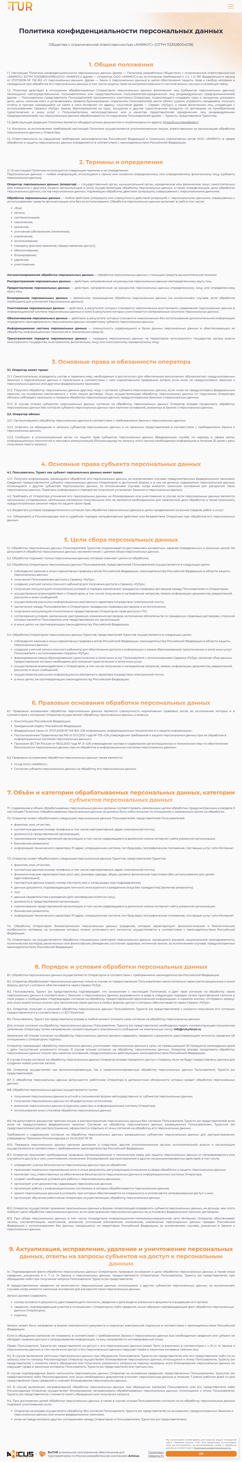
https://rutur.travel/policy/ (180, 122)
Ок (201, 1453)
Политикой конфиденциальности (212, 1448)
